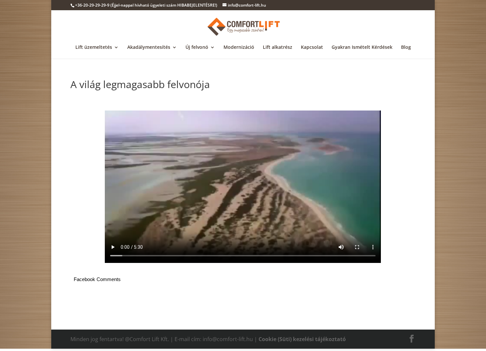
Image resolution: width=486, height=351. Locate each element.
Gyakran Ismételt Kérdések (362, 47)
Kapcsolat (312, 47)
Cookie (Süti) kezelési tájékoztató (302, 339)
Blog (406, 47)
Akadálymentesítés (148, 47)
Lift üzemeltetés (93, 47)
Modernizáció (238, 47)
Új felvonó (196, 47)
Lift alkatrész (277, 47)
